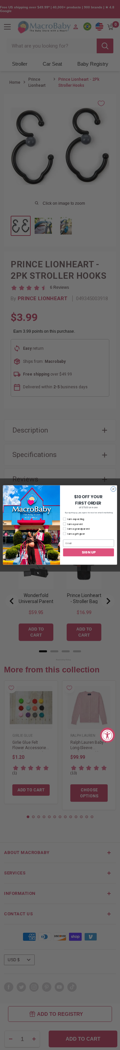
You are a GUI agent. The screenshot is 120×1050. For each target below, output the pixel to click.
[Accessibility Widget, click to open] (107, 734)
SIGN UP (89, 552)
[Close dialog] (113, 488)
